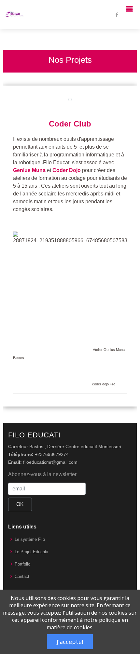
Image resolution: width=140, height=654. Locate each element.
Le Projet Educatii (31, 552)
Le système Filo (30, 539)
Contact (22, 576)
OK (20, 504)
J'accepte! (70, 642)
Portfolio (22, 564)
